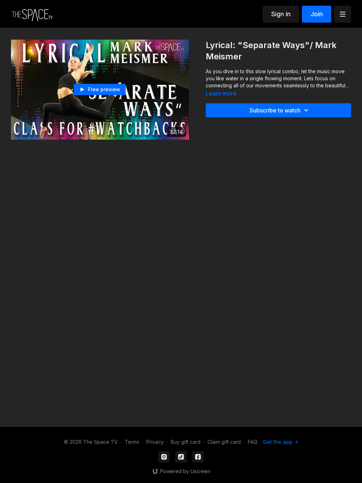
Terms (132, 442)
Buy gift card (185, 442)
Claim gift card (224, 442)
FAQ (252, 442)
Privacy (155, 442)
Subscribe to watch (275, 110)
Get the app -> (280, 442)
